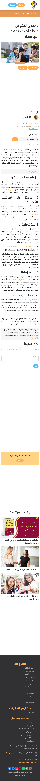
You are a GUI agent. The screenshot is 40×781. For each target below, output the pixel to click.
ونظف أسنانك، (33, 214)
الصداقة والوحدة (23, 126)
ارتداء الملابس (6, 190)
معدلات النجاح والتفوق (22, 279)
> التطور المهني (30, 680)
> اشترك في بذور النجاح (27, 728)
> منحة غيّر (31, 712)
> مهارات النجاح (30, 671)
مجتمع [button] (22, 68)
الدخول (20, 5)
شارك (15, 139)
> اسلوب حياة (30, 677)
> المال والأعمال (30, 674)
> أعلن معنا (31, 722)
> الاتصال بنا (31, 741)
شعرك (15, 209)
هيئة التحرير (27, 117)
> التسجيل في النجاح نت (27, 732)
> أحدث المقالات (29, 668)
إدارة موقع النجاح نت (30, 338)
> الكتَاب (33, 699)
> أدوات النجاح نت (29, 702)
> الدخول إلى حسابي (28, 735)
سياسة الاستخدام (12, 772)
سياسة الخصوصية (23, 772)
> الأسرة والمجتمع (29, 687)
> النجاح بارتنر (30, 725)
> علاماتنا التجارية (29, 738)
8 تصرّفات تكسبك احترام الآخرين (19, 246)
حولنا (30, 772)
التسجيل (13, 5)
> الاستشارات (31, 693)
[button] (20, 171)
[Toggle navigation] (5, 5)
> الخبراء (33, 696)
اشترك (20, 460)
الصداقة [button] (33, 68)
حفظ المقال (33, 129)
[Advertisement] (20, 90)
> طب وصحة (30, 684)
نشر (35, 366)
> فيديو (33, 690)
